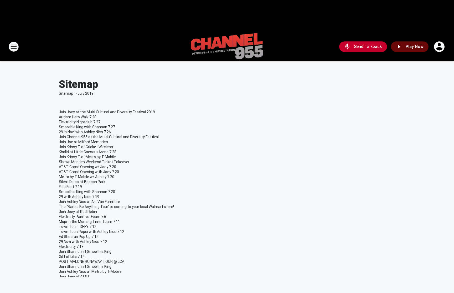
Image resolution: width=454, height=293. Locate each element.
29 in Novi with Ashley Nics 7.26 (85, 132)
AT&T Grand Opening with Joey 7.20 (89, 172)
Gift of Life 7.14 (72, 256)
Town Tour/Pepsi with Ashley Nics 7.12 (91, 232)
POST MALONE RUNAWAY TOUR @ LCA (91, 261)
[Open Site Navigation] (13, 46)
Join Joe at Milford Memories (83, 142)
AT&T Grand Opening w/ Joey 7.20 (87, 167)
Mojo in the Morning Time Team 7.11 (89, 222)
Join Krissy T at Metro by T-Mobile (87, 157)
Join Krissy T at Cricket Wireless (86, 147)
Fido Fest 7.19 (70, 187)
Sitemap (66, 93)
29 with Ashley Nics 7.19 (79, 197)
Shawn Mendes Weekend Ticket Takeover (94, 162)
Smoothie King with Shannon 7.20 (87, 192)
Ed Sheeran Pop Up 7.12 (79, 237)
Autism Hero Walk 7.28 (77, 117)
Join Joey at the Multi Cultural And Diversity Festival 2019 (107, 112)
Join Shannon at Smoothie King (85, 251)
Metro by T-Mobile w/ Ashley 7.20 (86, 177)
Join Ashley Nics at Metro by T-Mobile (90, 271)
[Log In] (440, 46)
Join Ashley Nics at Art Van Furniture (89, 202)
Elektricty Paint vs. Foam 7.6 (82, 217)
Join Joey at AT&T (74, 276)
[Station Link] (227, 46)
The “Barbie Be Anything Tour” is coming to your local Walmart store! (116, 207)
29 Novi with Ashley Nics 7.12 (83, 241)
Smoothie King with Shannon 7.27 (87, 127)
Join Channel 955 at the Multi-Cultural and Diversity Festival (109, 137)
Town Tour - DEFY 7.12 (77, 227)
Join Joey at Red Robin (78, 212)
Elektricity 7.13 (71, 246)
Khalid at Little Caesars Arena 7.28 (87, 152)
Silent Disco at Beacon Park (82, 182)
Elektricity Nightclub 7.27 (79, 122)
